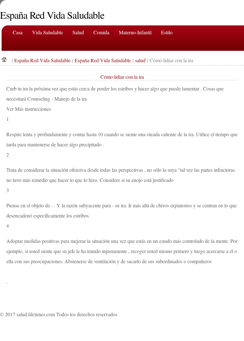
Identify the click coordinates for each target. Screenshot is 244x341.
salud (140, 60)
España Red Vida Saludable (42, 60)
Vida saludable (47, 32)
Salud (78, 32)
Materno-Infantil (135, 32)
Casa (18, 32)
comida (101, 32)
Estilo (167, 32)
